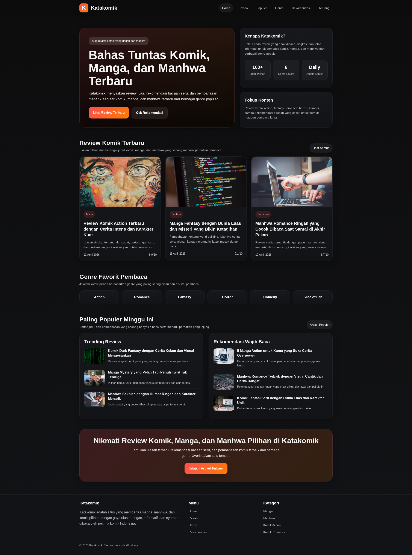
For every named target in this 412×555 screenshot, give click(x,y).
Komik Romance (274, 532)
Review (243, 8)
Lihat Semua (321, 148)
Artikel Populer (320, 324)
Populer (261, 8)
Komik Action (272, 525)
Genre (279, 8)
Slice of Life (312, 297)
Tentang (324, 8)
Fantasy (184, 297)
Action (99, 297)
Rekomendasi (301, 8)
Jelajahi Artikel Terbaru (206, 468)
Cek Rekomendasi (149, 112)
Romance (142, 297)
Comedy (270, 297)
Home (226, 8)
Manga (268, 511)
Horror (227, 297)
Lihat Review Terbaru (109, 112)
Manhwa (269, 518)
